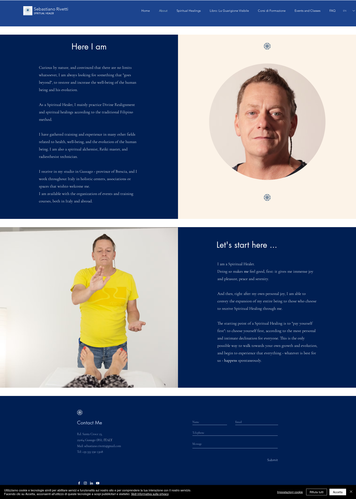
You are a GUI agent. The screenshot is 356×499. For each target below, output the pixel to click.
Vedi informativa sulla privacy (150, 494)
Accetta (338, 492)
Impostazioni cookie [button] (290, 492)
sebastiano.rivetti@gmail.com (102, 446)
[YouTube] (98, 483)
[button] (271, 10)
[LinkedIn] (91, 483)
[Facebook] (79, 483)
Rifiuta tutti (316, 492)
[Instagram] (85, 483)
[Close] (351, 492)
